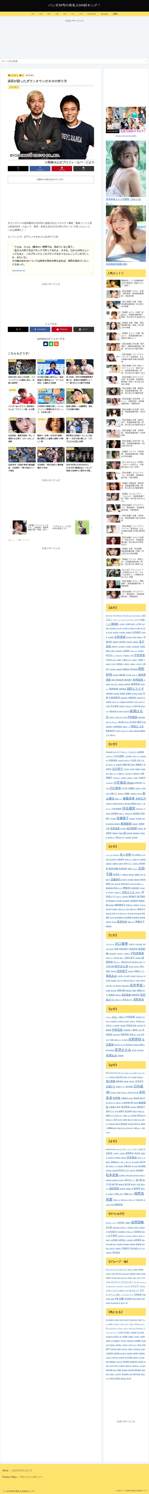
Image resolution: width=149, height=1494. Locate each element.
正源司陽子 (135, 888)
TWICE (130, 1278)
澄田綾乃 (132, 896)
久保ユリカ (135, 756)
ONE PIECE (133, 1320)
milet (113, 1149)
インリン (130, 620)
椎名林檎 (109, 888)
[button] (147, 61)
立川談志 (143, 1366)
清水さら (119, 897)
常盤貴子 (127, 954)
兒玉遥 (133, 760)
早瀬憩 (119, 1093)
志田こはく (133, 869)
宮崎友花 (123, 1158)
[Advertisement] (74, 39)
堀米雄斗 (112, 1345)
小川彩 (113, 664)
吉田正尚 (130, 1341)
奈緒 (112, 1040)
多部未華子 (124, 949)
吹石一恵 (126, 1077)
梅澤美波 (135, 684)
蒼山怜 (126, 722)
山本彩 (140, 1236)
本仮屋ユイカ (112, 1166)
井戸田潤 (109, 1337)
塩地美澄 (123, 868)
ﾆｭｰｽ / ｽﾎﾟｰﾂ (14, 75)
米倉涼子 (112, 1248)
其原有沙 (135, 864)
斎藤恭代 (116, 879)
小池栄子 (142, 778)
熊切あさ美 (128, 814)
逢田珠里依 (118, 727)
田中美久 (136, 967)
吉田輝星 (137, 1341)
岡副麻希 (119, 669)
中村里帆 (116, 1026)
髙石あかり (128, 1000)
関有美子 (109, 922)
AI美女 (135, 1270)
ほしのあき (125, 1073)
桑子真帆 (127, 804)
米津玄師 (109, 1370)
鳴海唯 (120, 1056)
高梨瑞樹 (128, 990)
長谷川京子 (130, 1128)
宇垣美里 (139, 655)
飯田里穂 (137, 731)
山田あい (122, 1240)
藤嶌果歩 (124, 1124)
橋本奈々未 (119, 1103)
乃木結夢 (126, 1030)
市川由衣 (128, 675)
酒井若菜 (109, 913)
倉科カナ (127, 760)
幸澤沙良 (139, 794)
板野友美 (127, 684)
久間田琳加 (112, 760)
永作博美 (125, 1040)
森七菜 (139, 1180)
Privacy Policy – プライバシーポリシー (22, 1477)
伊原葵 (134, 637)
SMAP (140, 1320)
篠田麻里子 (120, 905)
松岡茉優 (115, 1170)
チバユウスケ (112, 1328)
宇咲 (132, 655)
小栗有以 (119, 664)
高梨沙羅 (121, 990)
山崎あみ (135, 1236)
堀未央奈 (140, 1077)
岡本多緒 (133, 669)
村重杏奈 (127, 1166)
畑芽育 (121, 1111)
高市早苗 (136, 985)
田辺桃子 (131, 971)
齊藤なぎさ (131, 922)
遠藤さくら (126, 727)
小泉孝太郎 (136, 1349)
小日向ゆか (116, 778)
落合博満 (131, 1370)
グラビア (134, 1286)
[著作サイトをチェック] (45, 344)
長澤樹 (134, 1050)
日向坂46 (128, 1299)
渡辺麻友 (126, 1244)
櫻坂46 (126, 888)
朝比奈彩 (121, 684)
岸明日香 (138, 783)
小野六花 (139, 664)
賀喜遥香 (115, 828)
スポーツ (109, 1290)
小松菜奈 (123, 778)
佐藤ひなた (128, 859)
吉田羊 (136, 1228)
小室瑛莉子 (120, 774)
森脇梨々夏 (129, 1189)
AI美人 (130, 1270)
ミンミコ (130, 1149)
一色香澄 (122, 624)
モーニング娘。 (115, 1295)
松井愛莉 (142, 1166)
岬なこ (123, 1162)
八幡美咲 (127, 1223)
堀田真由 (119, 1081)
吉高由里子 (112, 1232)
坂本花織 (113, 868)
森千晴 (115, 1184)
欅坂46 (138, 1299)
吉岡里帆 (137, 1222)
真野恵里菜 (139, 1200)
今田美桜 (119, 636)
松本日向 (132, 1170)
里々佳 (140, 1248)
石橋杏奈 (122, 706)
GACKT (126, 1320)
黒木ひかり (120, 837)
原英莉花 (112, 1077)
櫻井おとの (118, 888)
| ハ (23, 75)
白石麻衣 (125, 901)
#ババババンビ (113, 1072)
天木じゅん (133, 651)
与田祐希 (120, 1223)
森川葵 (127, 1184)
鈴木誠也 (125, 1374)
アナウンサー (127, 1282)
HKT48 (118, 1274)
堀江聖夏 (110, 1081)
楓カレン (140, 804)
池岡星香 (122, 689)
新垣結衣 (120, 680)
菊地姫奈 (126, 823)
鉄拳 (130, 1374)
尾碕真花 (113, 669)
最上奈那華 (135, 1162)
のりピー (109, 1017)
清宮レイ (122, 814)
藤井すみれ (137, 1120)
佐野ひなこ (127, 864)
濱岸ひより (110, 1111)
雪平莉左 (116, 1253)
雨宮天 (119, 731)
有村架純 (138, 679)
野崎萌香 (111, 1050)
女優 (121, 1298)
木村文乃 (140, 798)
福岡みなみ (140, 1111)
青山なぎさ (124, 731)
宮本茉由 (132, 1157)
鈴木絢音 (135, 918)
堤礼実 (111, 949)
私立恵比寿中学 (115, 1303)
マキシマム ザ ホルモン (136, 1328)
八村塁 (142, 1337)
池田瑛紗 (109, 694)
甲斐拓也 (122, 1366)
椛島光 (134, 804)
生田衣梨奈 (124, 698)
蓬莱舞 (125, 1120)
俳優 (144, 1295)
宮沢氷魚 (124, 1349)
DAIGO (116, 1320)
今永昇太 (115, 1337)
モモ (135, 1149)
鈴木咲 (112, 918)
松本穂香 (139, 1170)
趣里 (127, 909)
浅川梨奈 (134, 694)
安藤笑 (119, 660)
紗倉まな (129, 905)
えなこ (109, 619)
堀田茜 (126, 1081)
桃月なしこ (130, 1180)
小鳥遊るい (120, 954)
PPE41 (143, 1274)
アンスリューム (139, 1282)
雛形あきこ (137, 1128)
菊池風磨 (124, 1370)
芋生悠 (125, 717)
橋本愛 (136, 1103)
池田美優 (116, 694)
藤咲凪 (118, 1124)
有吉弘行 (109, 1358)
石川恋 (136, 702)
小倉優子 (134, 660)
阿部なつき (137, 726)
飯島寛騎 (117, 1378)
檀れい (122, 958)
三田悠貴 (122, 1153)
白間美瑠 (134, 901)
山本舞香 (114, 1240)
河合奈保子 (139, 809)
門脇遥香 (115, 833)
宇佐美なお (126, 655)
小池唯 (135, 778)
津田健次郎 (133, 1362)
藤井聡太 (138, 1370)
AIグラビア (123, 1270)
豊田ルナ (132, 980)
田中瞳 (131, 967)
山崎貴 (143, 1349)
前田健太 (117, 1341)
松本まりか (124, 1170)
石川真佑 (115, 706)
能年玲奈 (117, 1045)
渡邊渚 (138, 1244)
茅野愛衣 (117, 824)
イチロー (117, 1324)
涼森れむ (138, 892)
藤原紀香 (112, 1124)
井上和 (119, 628)
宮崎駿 (119, 1349)
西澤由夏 (136, 1045)
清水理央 (125, 897)
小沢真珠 (126, 664)
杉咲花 (142, 880)
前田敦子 (129, 1153)
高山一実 (112, 986)
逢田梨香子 (109, 727)
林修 (107, 1362)
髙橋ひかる (118, 1000)
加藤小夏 (126, 765)
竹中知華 (126, 976)
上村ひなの (109, 756)
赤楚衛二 (112, 1374)
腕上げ (123, 1303)
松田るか (142, 1175)
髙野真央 (138, 999)
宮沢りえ (140, 1158)
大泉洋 (139, 1345)
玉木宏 (111, 1366)
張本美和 (129, 1087)
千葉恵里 (131, 944)
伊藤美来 (115, 642)
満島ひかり (129, 1194)
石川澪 (140, 702)
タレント (135, 1290)
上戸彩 (138, 624)
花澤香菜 (133, 1115)
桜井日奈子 (125, 884)
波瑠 (118, 1107)
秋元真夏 (120, 711)
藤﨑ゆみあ (112, 1128)
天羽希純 (141, 651)
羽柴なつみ (126, 1115)
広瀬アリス (120, 1087)
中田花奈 (117, 1029)
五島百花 (121, 760)
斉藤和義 (142, 1353)
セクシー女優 (118, 1290)
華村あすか (141, 1115)
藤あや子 (131, 1120)
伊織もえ (140, 637)
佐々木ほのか (115, 855)
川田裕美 (120, 794)
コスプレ (142, 1286)
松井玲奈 (109, 1170)
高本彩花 (113, 990)
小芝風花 (120, 782)
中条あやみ (131, 1025)
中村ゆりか (140, 1021)
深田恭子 (141, 1107)
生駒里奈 (132, 698)
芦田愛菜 (132, 717)
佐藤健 (130, 1337)
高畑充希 (135, 995)
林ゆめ (131, 1098)
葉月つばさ (118, 1120)
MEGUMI (109, 1149)
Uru (121, 616)
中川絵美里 (112, 1021)
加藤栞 (133, 765)
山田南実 (130, 1240)
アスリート (116, 1282)
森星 (138, 1184)
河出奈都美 (117, 809)
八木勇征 (136, 1337)
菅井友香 (109, 909)
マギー (124, 1149)
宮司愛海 (117, 1158)
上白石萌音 (128, 756)
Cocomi (109, 752)
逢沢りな (141, 722)
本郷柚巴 (124, 1098)
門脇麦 (121, 833)
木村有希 (109, 804)
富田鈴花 (133, 949)
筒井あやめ (139, 976)
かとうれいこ (122, 752)
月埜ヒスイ (109, 958)
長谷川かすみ (121, 1128)
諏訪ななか (122, 909)
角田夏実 (113, 980)
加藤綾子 (139, 765)
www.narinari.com (18, 270)
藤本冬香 (131, 1124)
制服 (112, 1299)
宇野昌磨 (113, 1349)
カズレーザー (124, 1324)
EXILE (122, 1320)
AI (118, 1270)
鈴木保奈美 (137, 913)
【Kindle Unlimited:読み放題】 (126, 136)
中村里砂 (122, 1026)
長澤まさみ (123, 1050)
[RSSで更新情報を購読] (56, 344)
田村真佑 (113, 971)
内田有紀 (122, 642)
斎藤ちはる (139, 875)
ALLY (111, 616)
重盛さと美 (115, 913)
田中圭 (116, 1366)
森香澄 (137, 1188)
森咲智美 (121, 1184)
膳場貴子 (136, 905)
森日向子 (134, 1184)
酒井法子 (141, 909)
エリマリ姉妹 (139, 620)
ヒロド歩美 (133, 1073)
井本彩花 (116, 632)
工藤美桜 (133, 794)
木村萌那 (115, 804)
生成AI (108, 1303)
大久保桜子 (121, 647)
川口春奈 (115, 788)
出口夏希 (121, 944)
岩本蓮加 (116, 675)
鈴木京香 (130, 913)
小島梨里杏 (135, 774)
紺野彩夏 (111, 824)
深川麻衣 (133, 1107)
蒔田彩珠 (118, 1204)
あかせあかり (137, 616)
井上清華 (137, 628)
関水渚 (114, 922)
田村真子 (122, 971)
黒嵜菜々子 (111, 837)
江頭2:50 (119, 1362)
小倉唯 (140, 660)
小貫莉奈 (132, 664)
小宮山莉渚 (128, 774)
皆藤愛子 (123, 818)
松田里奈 (115, 1180)
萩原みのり (109, 1120)
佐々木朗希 (123, 1337)
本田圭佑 (115, 1358)
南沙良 (137, 1153)
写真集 (108, 1299)
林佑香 (136, 1098)
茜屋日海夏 (141, 717)
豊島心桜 (126, 980)
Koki (114, 752)
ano (114, 616)
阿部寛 (111, 1378)
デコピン (120, 1328)
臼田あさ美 (118, 717)
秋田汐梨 (126, 711)
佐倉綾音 (120, 859)
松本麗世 (122, 1175)
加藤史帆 (119, 765)
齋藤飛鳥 (109, 926)
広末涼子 (139, 1081)
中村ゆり (132, 1021)
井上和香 (125, 628)
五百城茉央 (112, 628)
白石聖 (119, 901)
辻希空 (138, 980)
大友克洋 (125, 1345)
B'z (107, 1320)
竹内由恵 (133, 976)
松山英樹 (141, 1358)
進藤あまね (133, 909)
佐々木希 (125, 854)
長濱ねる (111, 1055)
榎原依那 (113, 689)
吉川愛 (109, 1227)
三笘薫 (120, 1332)
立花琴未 (120, 976)
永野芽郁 (134, 1039)
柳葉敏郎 (112, 1362)
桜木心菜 (133, 884)
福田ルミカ (110, 1115)
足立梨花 (132, 722)
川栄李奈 (138, 788)
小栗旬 (130, 1349)
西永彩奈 (128, 1045)
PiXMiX (138, 1274)
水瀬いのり (119, 1194)
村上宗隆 (128, 1358)
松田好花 (109, 1180)
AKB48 (140, 1270)
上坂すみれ (130, 624)
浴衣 (143, 1299)
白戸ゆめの (111, 901)
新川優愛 (130, 880)
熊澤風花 (136, 814)
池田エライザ (135, 688)
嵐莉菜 (122, 675)
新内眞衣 (124, 880)
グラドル (127, 1286)
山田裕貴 (117, 1353)
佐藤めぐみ (135, 859)
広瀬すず (110, 1086)
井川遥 (110, 632)
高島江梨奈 (125, 986)
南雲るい (133, 1035)
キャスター (119, 1286)
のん (114, 1017)
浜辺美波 (125, 1107)
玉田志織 (110, 966)
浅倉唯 (128, 694)
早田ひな (124, 1093)
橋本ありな (111, 1103)
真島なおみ (124, 1200)
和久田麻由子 (121, 1232)
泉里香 (122, 694)
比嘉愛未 (112, 1107)
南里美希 (125, 1034)
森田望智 (114, 1188)
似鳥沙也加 (116, 1035)
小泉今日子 (109, 783)
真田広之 (128, 1366)
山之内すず (121, 1236)
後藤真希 (129, 798)
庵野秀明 (136, 1353)
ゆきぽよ (109, 1223)
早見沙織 (135, 1093)
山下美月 (112, 1235)
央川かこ (110, 655)
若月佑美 (134, 1248)
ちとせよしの (110, 944)
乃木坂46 (138, 1294)
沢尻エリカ (128, 892)
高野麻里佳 (136, 833)
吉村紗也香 (116, 1228)
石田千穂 (136, 706)
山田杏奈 (137, 1240)
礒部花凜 (112, 711)
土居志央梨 (138, 944)
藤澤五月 (137, 1124)
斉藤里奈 (131, 875)
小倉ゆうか (126, 660)
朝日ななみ (114, 684)
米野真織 (138, 819)
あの (144, 615)
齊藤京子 (140, 921)
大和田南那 (135, 647)
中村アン (109, 1026)
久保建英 (134, 1332)
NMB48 (132, 1274)
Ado (107, 616)
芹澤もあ (143, 905)
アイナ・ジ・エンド (119, 620)
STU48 (114, 1278)
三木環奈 (116, 1153)
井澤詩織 (122, 632)
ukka (134, 1278)
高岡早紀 (118, 986)
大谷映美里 (118, 651)
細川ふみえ (118, 1115)
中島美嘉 (138, 1017)
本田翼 (116, 1098)
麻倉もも (113, 735)
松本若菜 (112, 1175)
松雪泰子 (121, 1180)
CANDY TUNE (110, 1274)
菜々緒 (123, 1045)
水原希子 (111, 1194)
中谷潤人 (126, 1332)
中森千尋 (140, 1026)
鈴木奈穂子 (119, 918)
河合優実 (128, 808)
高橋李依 (118, 995)
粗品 (114, 1370)
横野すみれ (112, 1244)
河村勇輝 (125, 1362)
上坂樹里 (140, 752)
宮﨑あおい (115, 1162)
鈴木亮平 (118, 1374)
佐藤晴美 (143, 859)
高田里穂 (126, 995)
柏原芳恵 (121, 804)
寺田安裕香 (112, 954)
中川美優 (120, 1021)
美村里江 (118, 1248)
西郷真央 (115, 909)
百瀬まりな (116, 1200)
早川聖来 (113, 1093)
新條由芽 (136, 880)
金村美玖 (140, 829)
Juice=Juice (125, 1274)
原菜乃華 (119, 1077)
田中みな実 (121, 966)
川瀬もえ (113, 794)
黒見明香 (135, 837)
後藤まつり (118, 799)
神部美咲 (111, 905)
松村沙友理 (128, 1175)
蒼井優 (121, 722)
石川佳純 (129, 702)
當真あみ (111, 975)
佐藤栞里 (109, 864)
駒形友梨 (129, 833)
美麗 (112, 1205)
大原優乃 (128, 647)
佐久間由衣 (112, 859)
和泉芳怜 (114, 647)
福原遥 (134, 1111)
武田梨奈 (138, 958)
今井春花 (136, 632)
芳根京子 (126, 1248)
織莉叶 (112, 717)
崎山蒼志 (123, 1353)
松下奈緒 (135, 1166)
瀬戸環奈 (141, 896)
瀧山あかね (126, 962)
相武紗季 (139, 698)
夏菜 (138, 1035)
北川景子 (117, 768)
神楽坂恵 (132, 819)
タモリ (131, 1324)
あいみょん (127, 616)
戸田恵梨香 (137, 953)
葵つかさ (109, 722)
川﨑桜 (126, 794)
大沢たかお (132, 1345)
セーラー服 (127, 1290)
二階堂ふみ (136, 1030)
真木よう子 (132, 1200)
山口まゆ (128, 1236)
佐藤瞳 (121, 864)
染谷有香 (117, 884)
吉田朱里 (131, 1228)
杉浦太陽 (121, 1358)
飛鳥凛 (131, 731)
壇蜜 (116, 949)
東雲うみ (110, 884)
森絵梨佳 (122, 1189)
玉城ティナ (141, 962)
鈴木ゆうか (123, 913)
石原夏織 (122, 702)
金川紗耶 (132, 828)
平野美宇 (132, 1081)
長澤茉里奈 (140, 1050)
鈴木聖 (142, 918)
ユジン (114, 1223)
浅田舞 (140, 694)
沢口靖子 (111, 892)
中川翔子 (126, 1021)
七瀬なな (121, 1017)
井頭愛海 (128, 632)
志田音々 (117, 874)
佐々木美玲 (136, 855)
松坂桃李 (135, 1358)
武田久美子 (130, 958)
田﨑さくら (139, 971)
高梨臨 (134, 990)
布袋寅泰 (129, 1353)
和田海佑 (137, 1232)
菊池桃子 (135, 824)
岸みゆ (130, 782)
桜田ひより (140, 884)
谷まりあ (120, 980)
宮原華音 (111, 1158)
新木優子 (128, 680)
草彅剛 (119, 1370)
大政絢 (112, 651)
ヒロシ (126, 1328)
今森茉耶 (111, 637)
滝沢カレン (117, 962)
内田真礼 (135, 642)
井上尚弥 (140, 1332)
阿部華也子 (111, 731)
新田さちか (117, 1040)
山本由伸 (109, 1353)
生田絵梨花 (114, 697)
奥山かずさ (118, 655)
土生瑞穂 (134, 1077)
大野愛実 (126, 651)
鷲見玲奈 (122, 921)
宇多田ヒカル (111, 660)
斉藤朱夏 (125, 875)
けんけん (132, 752)
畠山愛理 (128, 1111)
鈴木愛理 (127, 918)
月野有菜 (116, 958)
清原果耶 (114, 814)
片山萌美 (113, 819)
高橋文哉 (123, 1378)
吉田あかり (123, 1228)
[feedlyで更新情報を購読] (51, 344)
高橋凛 (112, 995)
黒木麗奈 (128, 837)
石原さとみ (115, 702)
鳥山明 (129, 1378)
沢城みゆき (117, 892)
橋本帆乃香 (128, 1103)
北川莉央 (126, 769)
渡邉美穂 (132, 1244)
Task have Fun (122, 1278)
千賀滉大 (123, 1341)
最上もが (128, 1162)
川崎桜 (131, 788)
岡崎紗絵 (126, 669)
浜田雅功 (31, 75)
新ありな (135, 675)
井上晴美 (131, 628)
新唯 (113, 680)
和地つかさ (130, 1232)
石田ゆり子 (129, 706)
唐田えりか (112, 774)
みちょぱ (119, 1149)
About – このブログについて (17, 1470)
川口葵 (124, 788)
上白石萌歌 (119, 756)
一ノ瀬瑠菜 (112, 624)
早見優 (130, 1093)
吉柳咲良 (137, 769)
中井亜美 (130, 1017)
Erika (118, 616)
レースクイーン (127, 1295)
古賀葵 (132, 769)
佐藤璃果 (115, 864)
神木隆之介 (135, 1366)
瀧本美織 (134, 962)
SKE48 (108, 1278)
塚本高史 (118, 1345)
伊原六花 (129, 637)
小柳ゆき (129, 778)
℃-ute (138, 1278)
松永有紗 (136, 1175)
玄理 (116, 1111)
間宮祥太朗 (136, 1374)
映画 (134, 1299)
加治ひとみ (111, 765)
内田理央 (129, 642)
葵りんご (115, 722)
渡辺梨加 (120, 1244)
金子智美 (123, 829)
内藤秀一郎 (109, 1341)
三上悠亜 (140, 1149)
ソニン (108, 855)
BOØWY (111, 1320)
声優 (116, 1299)
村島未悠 (120, 1166)
